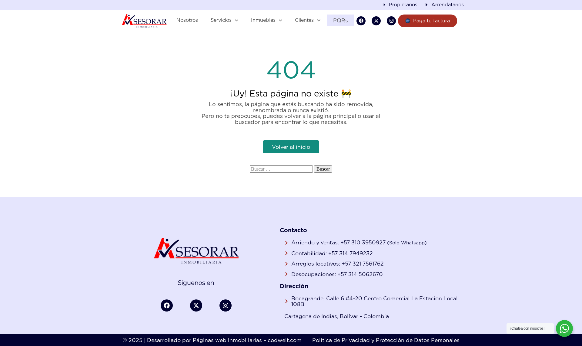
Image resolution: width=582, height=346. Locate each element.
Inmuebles (263, 20)
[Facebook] (361, 20)
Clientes (304, 20)
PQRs (340, 20)
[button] (224, 20)
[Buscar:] (281, 169)
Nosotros (187, 20)
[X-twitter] (376, 20)
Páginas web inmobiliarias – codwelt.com (247, 340)
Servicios (221, 20)
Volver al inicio (291, 147)
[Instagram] (391, 20)
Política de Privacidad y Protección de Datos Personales (386, 340)
